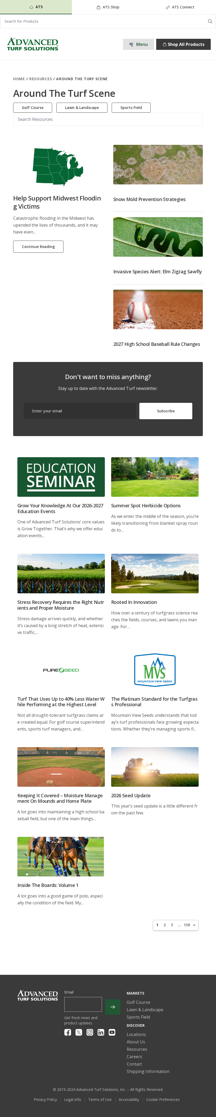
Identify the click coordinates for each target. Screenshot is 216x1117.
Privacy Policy (45, 1099)
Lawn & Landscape (82, 107)
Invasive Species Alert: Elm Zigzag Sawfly (157, 271)
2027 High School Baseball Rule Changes (156, 344)
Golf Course (32, 107)
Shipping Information (148, 1071)
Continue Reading (38, 246)
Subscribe (166, 410)
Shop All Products (186, 44)
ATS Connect (182, 6)
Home (19, 78)
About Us (136, 1042)
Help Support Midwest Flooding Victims (57, 202)
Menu (141, 44)
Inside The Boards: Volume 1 (47, 885)
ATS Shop (110, 6)
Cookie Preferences (163, 1099)
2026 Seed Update (130, 795)
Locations (136, 1034)
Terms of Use (100, 1099)
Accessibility (129, 1099)
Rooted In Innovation (134, 602)
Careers (134, 1056)
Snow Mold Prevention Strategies (149, 199)
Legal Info (72, 1099)
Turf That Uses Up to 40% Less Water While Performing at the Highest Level (61, 702)
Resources (40, 78)
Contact (134, 1064)
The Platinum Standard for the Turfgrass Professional (154, 702)
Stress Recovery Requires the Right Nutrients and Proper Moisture (60, 605)
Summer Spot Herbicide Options (146, 505)
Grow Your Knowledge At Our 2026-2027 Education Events (60, 508)
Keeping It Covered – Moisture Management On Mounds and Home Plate (59, 798)
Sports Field (131, 107)
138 (187, 925)
